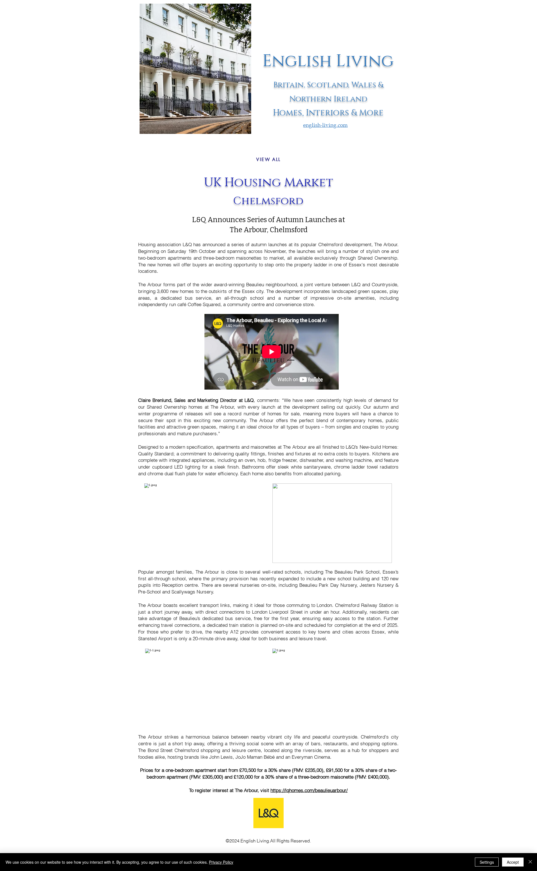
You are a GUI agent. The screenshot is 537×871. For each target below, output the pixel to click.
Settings (487, 862)
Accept (513, 862)
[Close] (530, 862)
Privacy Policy (221, 862)
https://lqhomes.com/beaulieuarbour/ (309, 790)
